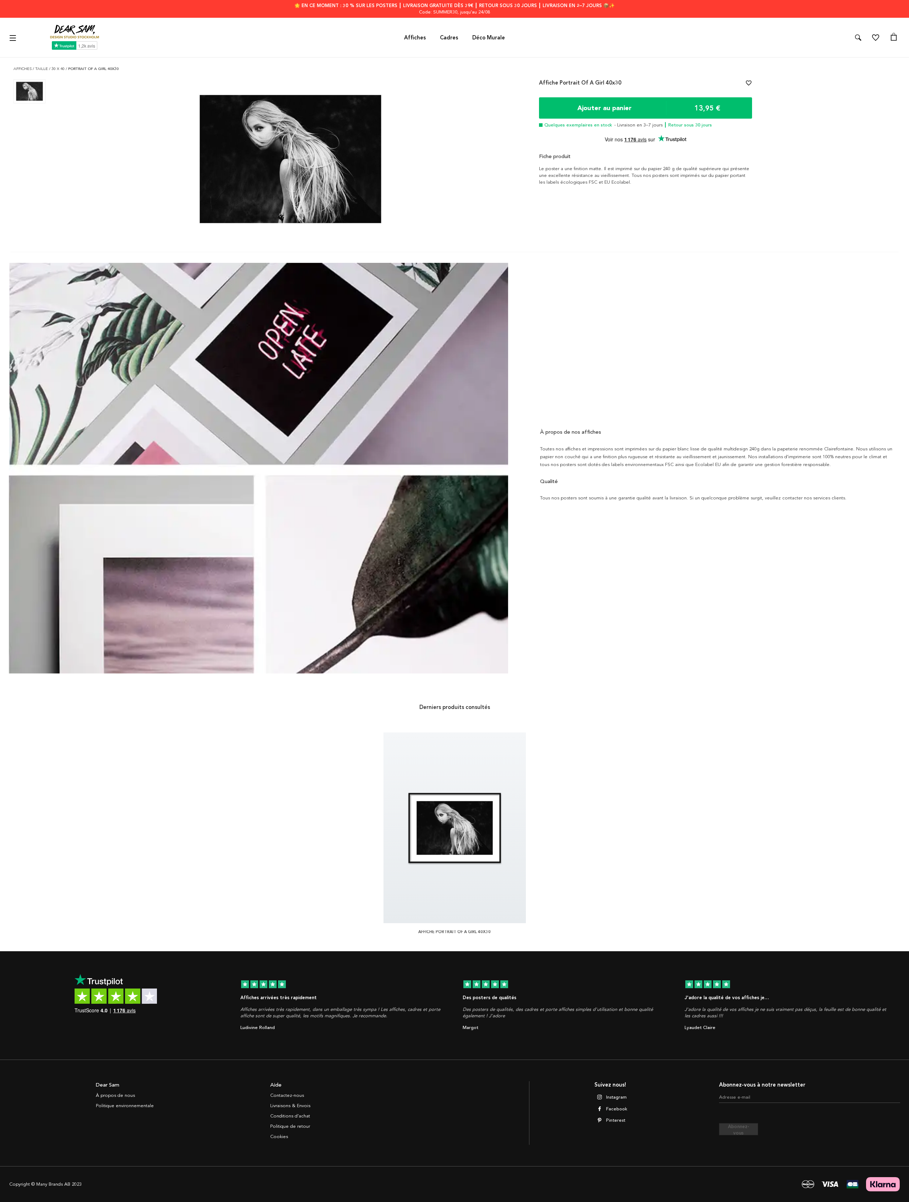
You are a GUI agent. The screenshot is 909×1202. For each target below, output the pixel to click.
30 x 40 (58, 68)
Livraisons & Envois (290, 1106)
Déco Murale (488, 37)
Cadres (449, 37)
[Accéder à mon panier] (893, 37)
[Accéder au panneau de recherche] (858, 37)
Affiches (415, 37)
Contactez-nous (287, 1095)
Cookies (279, 1136)
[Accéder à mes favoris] (875, 37)
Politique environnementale (125, 1106)
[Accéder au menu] (13, 37)
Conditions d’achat (290, 1116)
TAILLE (42, 68)
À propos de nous (115, 1095)
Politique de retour (290, 1126)
